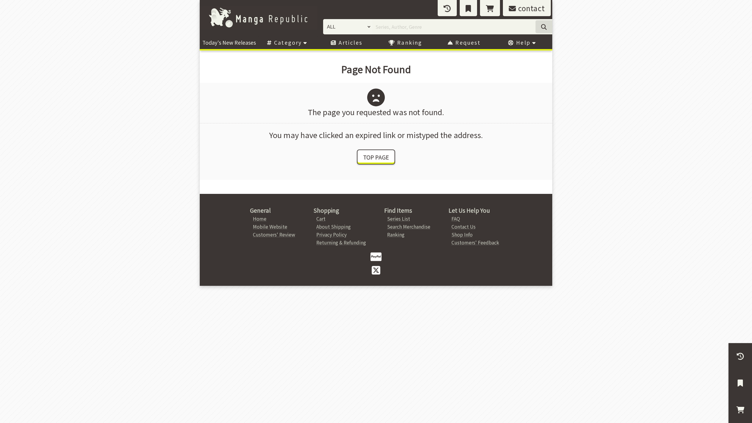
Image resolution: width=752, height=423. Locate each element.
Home (259, 218)
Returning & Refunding (341, 242)
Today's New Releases (229, 42)
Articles (349, 42)
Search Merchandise (408, 226)
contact (530, 8)
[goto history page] (447, 8)
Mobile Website (270, 226)
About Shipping (333, 226)
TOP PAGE (376, 157)
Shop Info (462, 234)
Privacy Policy (331, 234)
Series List (398, 218)
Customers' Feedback (475, 242)
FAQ (455, 218)
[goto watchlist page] (468, 8)
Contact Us (463, 226)
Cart (320, 218)
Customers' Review (274, 234)
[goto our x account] (376, 269)
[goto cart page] (490, 8)
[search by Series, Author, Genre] (544, 26)
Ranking (408, 42)
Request (467, 42)
